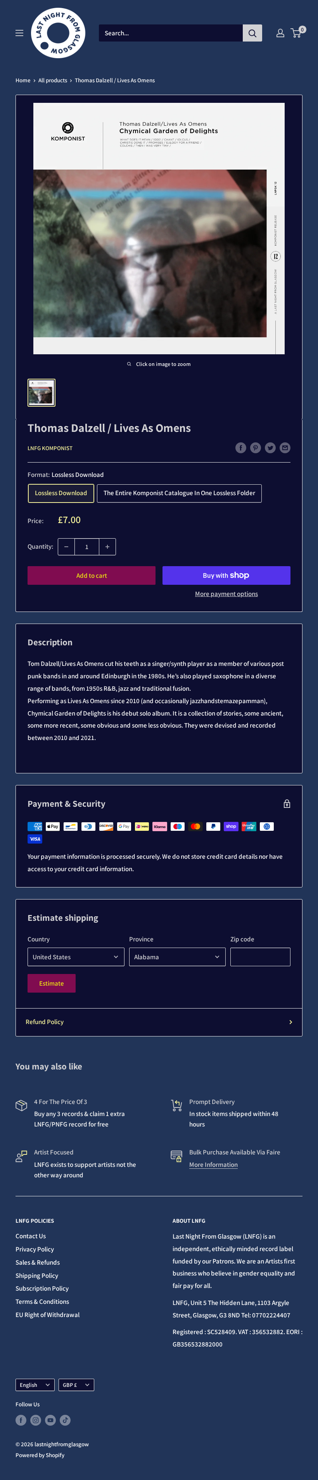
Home (23, 80)
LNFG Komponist (50, 448)
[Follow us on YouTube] (50, 1420)
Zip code (242, 939)
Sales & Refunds (38, 1262)
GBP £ (70, 1384)
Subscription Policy (42, 1288)
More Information (213, 1164)
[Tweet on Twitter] (270, 447)
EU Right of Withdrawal (48, 1314)
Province (141, 939)
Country (39, 939)
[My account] (280, 33)
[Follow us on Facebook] (21, 1420)
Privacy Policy (35, 1249)
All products (52, 80)
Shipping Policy (37, 1275)
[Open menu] (19, 33)
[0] (296, 33)
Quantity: (40, 546)
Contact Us (31, 1236)
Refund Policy (45, 1021)
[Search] (252, 33)
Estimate (51, 983)
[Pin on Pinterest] (255, 447)
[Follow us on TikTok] (65, 1420)
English (28, 1384)
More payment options (226, 593)
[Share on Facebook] (240, 447)
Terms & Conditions (42, 1301)
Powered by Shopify (40, 1455)
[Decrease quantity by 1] (66, 547)
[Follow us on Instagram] (35, 1420)
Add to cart (91, 575)
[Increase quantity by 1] (107, 547)
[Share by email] (285, 447)
